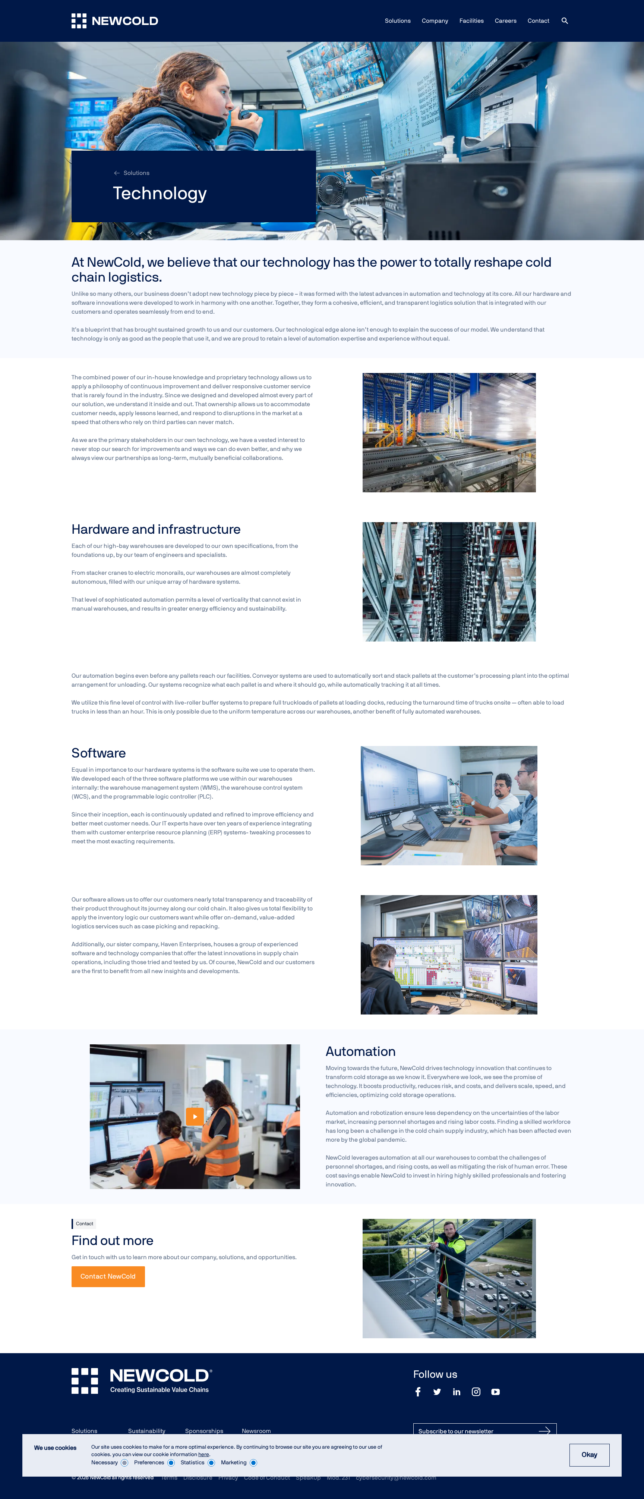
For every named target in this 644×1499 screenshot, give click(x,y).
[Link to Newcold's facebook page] (418, 1391)
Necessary (104, 1462)
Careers (506, 21)
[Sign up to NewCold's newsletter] (545, 1431)
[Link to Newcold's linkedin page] (456, 1391)
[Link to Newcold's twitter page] (437, 1392)
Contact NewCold (108, 1276)
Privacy (228, 1478)
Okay (589, 1455)
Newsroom (256, 1431)
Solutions (398, 21)
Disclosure (197, 1478)
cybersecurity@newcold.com (396, 1478)
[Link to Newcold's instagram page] (476, 1391)
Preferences (149, 1462)
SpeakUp (308, 1478)
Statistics (193, 1462)
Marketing (234, 1462)
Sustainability (146, 1431)
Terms (169, 1478)
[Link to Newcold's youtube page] (495, 1392)
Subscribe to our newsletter (456, 1431)
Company (435, 21)
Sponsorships (204, 1431)
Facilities (472, 21)
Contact (538, 21)
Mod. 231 (338, 1478)
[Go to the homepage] (115, 21)
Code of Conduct (267, 1478)
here (203, 1454)
